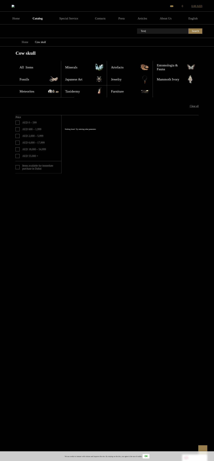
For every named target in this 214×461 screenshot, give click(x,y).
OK (146, 456)
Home (25, 42)
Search (195, 31)
